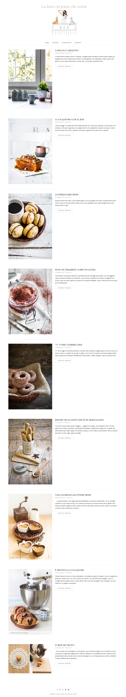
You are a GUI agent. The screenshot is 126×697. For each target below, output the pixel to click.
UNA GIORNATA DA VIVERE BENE (73, 495)
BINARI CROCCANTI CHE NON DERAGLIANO (79, 420)
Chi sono (55, 42)
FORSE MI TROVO (64, 645)
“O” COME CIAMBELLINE (68, 345)
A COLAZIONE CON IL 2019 (69, 119)
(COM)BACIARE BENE (66, 194)
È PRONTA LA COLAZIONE (69, 570)
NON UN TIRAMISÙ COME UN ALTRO (75, 270)
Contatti (78, 42)
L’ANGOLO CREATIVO (67, 50)
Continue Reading (64, 66)
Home (47, 42)
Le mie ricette (66, 42)
